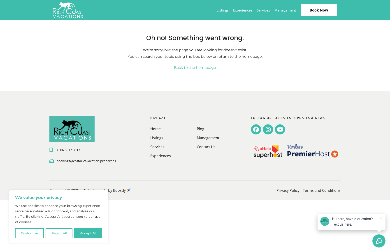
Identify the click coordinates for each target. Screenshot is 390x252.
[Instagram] (268, 129)
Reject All (59, 233)
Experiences (242, 10)
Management (285, 10)
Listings (223, 10)
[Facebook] (256, 129)
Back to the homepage (195, 67)
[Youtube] (280, 129)
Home (155, 128)
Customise (29, 233)
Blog (200, 128)
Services (263, 10)
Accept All (88, 233)
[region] (58, 216)
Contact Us (206, 146)
